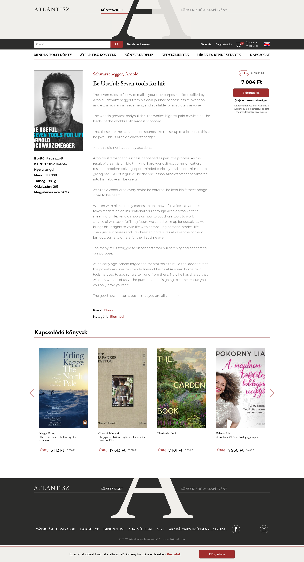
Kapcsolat (260, 55)
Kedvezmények (175, 55)
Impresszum (113, 529)
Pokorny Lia (223, 433)
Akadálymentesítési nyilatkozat (198, 529)
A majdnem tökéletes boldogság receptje (237, 437)
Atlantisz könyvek (98, 55)
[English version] (267, 44)
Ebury (108, 310)
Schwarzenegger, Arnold (116, 74)
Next (272, 393)
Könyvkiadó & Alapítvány (204, 10)
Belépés (206, 44)
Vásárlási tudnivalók (55, 529)
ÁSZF (160, 529)
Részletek (174, 554)
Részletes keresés (138, 44)
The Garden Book (166, 433)
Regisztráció (224, 44)
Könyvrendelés (138, 55)
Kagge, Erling (47, 433)
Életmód (117, 317)
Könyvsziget (112, 10)
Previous (32, 393)
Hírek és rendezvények (219, 55)
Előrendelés (251, 92)
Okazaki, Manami (108, 433)
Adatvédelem (140, 529)
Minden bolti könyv (53, 55)
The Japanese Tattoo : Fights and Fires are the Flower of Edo (121, 438)
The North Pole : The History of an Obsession (58, 438)
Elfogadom (217, 554)
